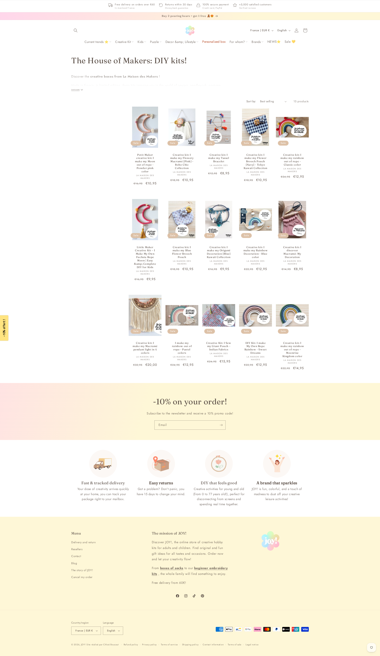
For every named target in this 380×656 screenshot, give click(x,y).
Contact (76, 556)
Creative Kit (123, 42)
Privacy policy (149, 644)
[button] (75, 30)
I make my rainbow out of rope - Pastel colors (182, 347)
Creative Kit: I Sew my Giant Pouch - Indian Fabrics (218, 346)
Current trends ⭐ (97, 42)
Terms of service (169, 644)
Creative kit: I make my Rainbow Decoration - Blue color (255, 252)
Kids (140, 42)
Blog (74, 563)
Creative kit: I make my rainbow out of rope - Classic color (292, 159)
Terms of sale (234, 644)
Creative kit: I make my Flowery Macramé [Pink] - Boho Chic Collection (182, 161)
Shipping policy (190, 644)
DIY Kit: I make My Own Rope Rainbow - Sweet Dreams (255, 347)
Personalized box (214, 41)
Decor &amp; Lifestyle (180, 42)
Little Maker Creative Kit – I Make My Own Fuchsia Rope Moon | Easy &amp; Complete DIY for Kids (145, 257)
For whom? (237, 42)
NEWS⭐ (274, 41)
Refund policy (131, 644)
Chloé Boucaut (111, 644)
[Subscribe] (221, 425)
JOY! (83, 644)
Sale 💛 (290, 41)
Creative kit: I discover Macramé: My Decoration (292, 252)
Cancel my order (82, 577)
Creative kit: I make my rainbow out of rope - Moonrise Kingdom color (292, 349)
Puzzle (154, 42)
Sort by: (251, 101)
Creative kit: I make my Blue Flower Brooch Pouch (182, 252)
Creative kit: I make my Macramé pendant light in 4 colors (145, 347)
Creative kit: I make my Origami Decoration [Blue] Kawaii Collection (219, 252)
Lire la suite (75, 90)
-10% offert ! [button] (4, 328)
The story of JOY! (82, 570)
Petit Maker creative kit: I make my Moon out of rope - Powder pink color (145, 163)
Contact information (213, 644)
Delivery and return (83, 542)
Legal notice (252, 644)
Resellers (77, 549)
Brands (256, 42)
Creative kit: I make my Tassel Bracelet (218, 158)
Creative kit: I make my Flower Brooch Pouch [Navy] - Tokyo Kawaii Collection (255, 161)
